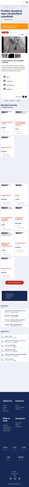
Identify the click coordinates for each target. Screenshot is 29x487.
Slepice (17, 195)
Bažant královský (6, 147)
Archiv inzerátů (9, 294)
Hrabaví (16, 6)
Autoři (16, 405)
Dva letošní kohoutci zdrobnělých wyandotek (7, 219)
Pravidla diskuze (7, 429)
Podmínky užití (14, 473)
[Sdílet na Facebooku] (23, 97)
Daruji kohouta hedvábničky (19, 218)
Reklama (17, 424)
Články (4, 409)
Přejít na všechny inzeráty (14, 282)
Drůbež (10, 6)
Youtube (10, 479)
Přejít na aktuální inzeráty (9, 27)
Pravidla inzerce (10, 296)
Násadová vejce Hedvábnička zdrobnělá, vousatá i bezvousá (7, 245)
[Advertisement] (14, 170)
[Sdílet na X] (26, 97)
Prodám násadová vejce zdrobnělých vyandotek (20, 123)
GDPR (14, 475)
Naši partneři (18, 423)
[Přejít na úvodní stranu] (1, 6)
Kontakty (14, 471)
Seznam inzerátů (8, 19)
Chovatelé (17, 409)
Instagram (14, 479)
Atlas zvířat (6, 411)
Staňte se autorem (19, 407)
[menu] (26, 2)
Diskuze (5, 407)
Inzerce (5, 6)
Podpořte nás (18, 426)
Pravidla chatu (6, 430)
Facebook (18, 479)
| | (20, 21)
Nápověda (8, 297)
